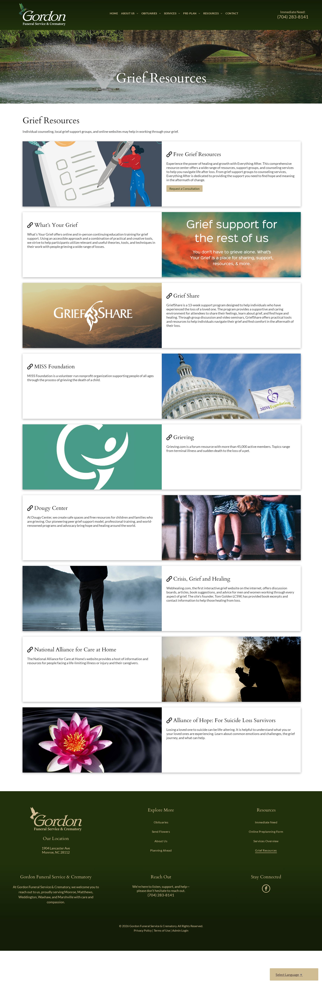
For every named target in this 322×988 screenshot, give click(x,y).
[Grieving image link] (92, 457)
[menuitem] (114, 13)
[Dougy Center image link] (231, 527)
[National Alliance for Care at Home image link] (231, 669)
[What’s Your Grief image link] (231, 244)
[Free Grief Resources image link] (92, 174)
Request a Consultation (184, 188)
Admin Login (180, 930)
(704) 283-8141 (292, 16)
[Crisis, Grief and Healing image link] (92, 598)
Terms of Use (162, 930)
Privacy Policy (143, 930)
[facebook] (266, 889)
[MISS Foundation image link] (231, 386)
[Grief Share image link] (92, 315)
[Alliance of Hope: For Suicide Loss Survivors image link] (92, 740)
